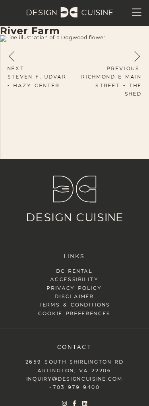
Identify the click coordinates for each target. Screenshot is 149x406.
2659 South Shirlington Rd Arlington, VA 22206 (74, 365)
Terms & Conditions (74, 304)
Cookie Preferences (74, 312)
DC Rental (74, 270)
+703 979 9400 (74, 386)
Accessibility (74, 278)
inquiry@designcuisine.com (75, 378)
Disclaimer (74, 295)
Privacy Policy (74, 287)
